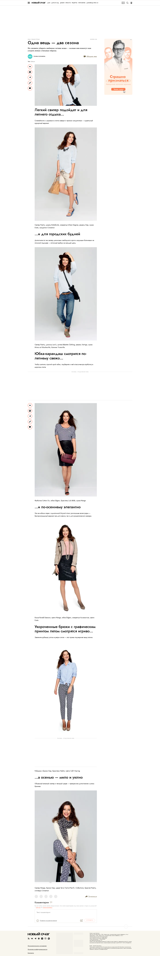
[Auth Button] (131, 3)
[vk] (32, 938)
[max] (49, 938)
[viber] (45, 938)
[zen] (39, 938)
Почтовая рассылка (123, 3)
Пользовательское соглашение (37, 946)
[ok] (42, 938)
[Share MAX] (30, 72)
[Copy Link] (30, 83)
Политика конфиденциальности (37, 949)
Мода (29, 39)
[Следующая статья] (80, 926)
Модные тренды (36, 39)
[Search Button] (127, 3)
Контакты (31, 953)
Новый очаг (39, 3)
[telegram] (35, 938)
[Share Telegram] (30, 77)
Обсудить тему (91, 56)
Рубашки (33, 61)
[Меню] (29, 3)
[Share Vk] (30, 66)
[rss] (29, 938)
